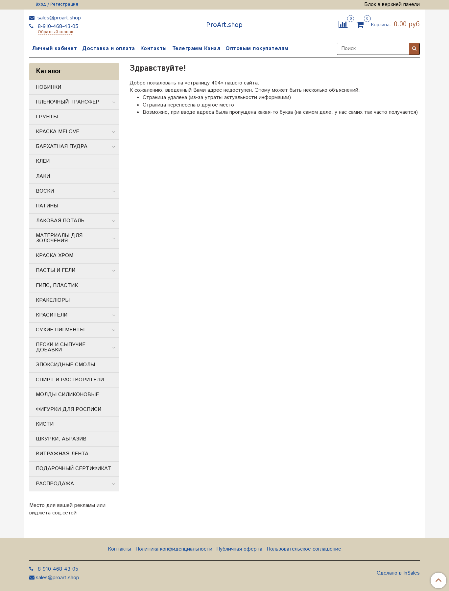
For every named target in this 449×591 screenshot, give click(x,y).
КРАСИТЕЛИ (51, 315)
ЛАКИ (43, 176)
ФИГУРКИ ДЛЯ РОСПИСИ (68, 409)
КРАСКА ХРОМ (54, 255)
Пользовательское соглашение (304, 549)
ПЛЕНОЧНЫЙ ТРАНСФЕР (67, 102)
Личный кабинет (54, 48)
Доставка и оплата (108, 48)
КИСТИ (45, 424)
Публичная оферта (239, 549)
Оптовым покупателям (257, 48)
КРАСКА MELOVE (57, 131)
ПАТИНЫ (47, 206)
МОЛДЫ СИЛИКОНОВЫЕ (67, 394)
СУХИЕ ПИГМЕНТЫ (60, 330)
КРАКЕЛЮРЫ (53, 300)
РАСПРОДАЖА (55, 483)
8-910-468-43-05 (57, 26)
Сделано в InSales (398, 573)
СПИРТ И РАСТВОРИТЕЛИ (70, 380)
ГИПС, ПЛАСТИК (57, 285)
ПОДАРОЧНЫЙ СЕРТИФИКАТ (73, 468)
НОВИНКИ (48, 87)
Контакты (153, 48)
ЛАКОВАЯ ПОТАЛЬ (60, 221)
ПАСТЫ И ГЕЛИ (55, 270)
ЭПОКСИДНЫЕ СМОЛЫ (65, 364)
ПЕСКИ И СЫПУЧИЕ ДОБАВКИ (60, 347)
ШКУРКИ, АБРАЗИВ (61, 439)
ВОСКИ (45, 191)
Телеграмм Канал (196, 48)
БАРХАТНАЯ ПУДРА (61, 146)
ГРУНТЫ (47, 117)
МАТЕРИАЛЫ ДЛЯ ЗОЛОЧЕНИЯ (59, 238)
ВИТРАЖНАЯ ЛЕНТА (62, 454)
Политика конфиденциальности (173, 549)
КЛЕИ (43, 161)
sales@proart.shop (58, 18)
